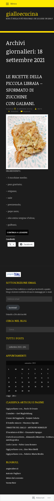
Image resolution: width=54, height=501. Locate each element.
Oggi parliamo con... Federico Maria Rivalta (25, 454)
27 (9, 391)
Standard (14, 111)
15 (22, 382)
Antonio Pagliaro (13, 473)
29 (22, 391)
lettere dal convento (14, 478)
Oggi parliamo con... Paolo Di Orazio (22, 408)
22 (22, 386)
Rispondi (26, 111)
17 (35, 382)
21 (15, 386)
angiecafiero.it (12, 468)
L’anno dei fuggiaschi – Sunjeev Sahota (22, 418)
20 (9, 386)
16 (29, 382)
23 (28, 386)
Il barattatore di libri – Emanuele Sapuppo (24, 432)
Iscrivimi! (13, 307)
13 (8, 382)
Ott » (14, 395)
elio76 (40, 109)
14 (15, 382)
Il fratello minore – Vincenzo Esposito (22, 422)
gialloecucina (22, 13)
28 (15, 391)
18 (41, 382)
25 (42, 386)
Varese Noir (11, 482)
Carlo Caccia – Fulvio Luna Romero (21, 444)
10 (35, 378)
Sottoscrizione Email (21, 282)
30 (29, 391)
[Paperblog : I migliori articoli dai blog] (13, 276)
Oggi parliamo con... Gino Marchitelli (22, 449)
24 (35, 386)
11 (41, 378)
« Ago (8, 395)
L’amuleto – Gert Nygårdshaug (19, 413)
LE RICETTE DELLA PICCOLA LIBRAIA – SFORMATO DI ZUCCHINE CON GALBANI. (24, 89)
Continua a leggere (17, 233)
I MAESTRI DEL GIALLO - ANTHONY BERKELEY (26, 427)
